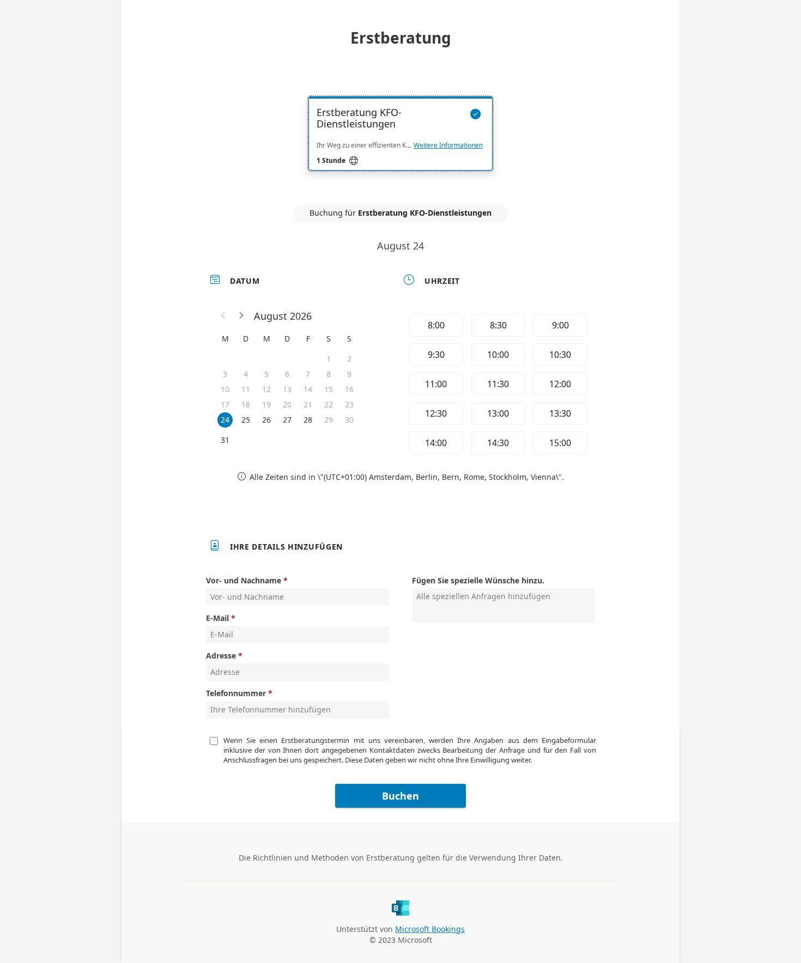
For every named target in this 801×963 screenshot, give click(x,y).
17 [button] (225, 404)
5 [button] (266, 374)
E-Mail (217, 618)
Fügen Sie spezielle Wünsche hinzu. (478, 580)
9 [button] (349, 374)
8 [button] (328, 374)
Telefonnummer (236, 693)
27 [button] (287, 420)
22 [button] (328, 404)
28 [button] (308, 420)
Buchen (400, 795)
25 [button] (245, 420)
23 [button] (349, 404)
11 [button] (245, 389)
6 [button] (287, 374)
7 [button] (308, 374)
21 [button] (308, 404)
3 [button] (225, 374)
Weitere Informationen (448, 145)
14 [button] (308, 389)
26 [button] (266, 420)
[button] (223, 315)
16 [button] (349, 389)
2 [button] (349, 358)
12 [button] (266, 389)
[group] (496, 384)
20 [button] (287, 404)
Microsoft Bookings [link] (430, 929)
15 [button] (328, 389)
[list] (400, 143)
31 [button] (225, 440)
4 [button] (246, 374)
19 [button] (266, 404)
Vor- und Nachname (243, 580)
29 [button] (328, 420)
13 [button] (287, 389)
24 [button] (225, 420)
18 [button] (245, 404)
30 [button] (349, 420)
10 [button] (225, 389)
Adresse (221, 655)
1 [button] (328, 358)
